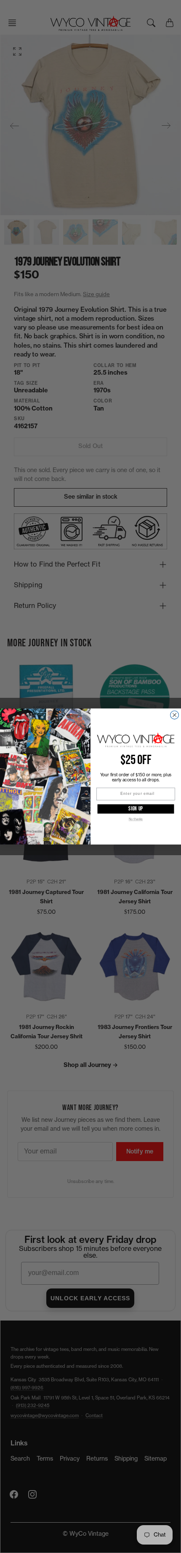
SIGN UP (136, 808)
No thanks (136, 819)
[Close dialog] (174, 715)
